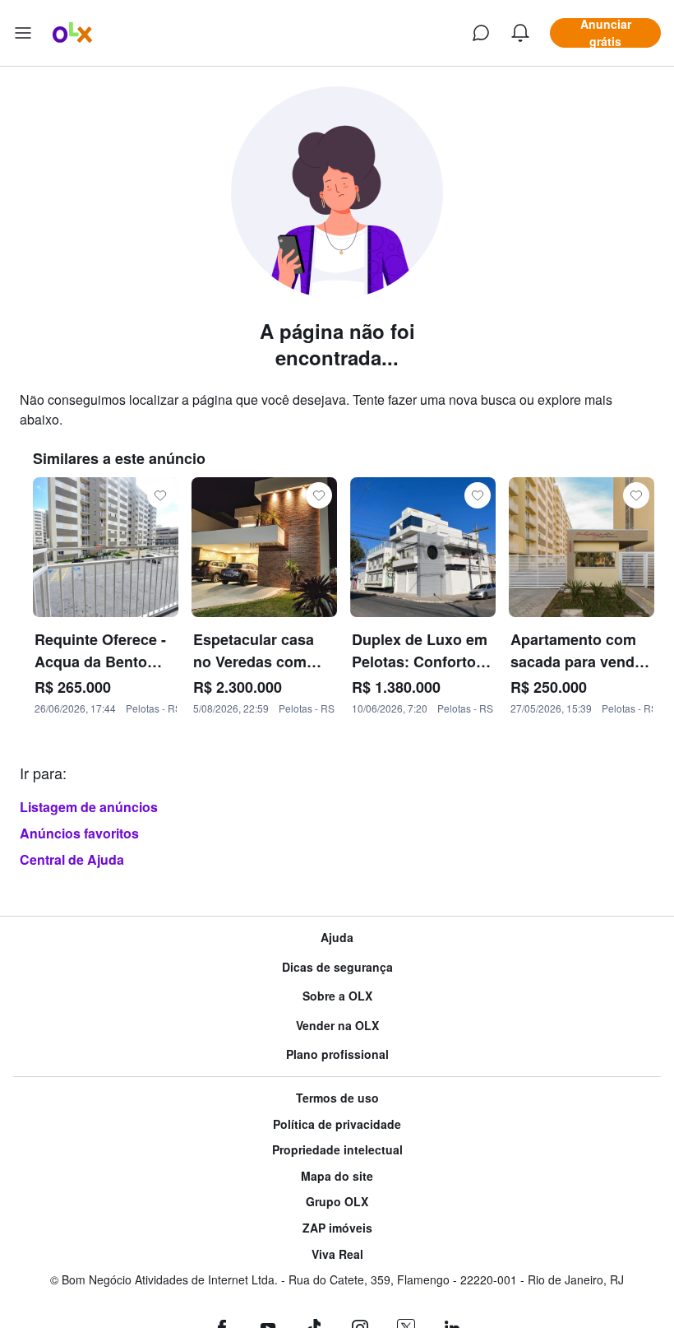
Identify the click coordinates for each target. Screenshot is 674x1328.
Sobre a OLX (337, 996)
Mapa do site (337, 1176)
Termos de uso (337, 1098)
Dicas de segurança (337, 967)
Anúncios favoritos (79, 833)
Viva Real (337, 1254)
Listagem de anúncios (89, 806)
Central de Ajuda (72, 859)
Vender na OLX (337, 1025)
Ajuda (337, 937)
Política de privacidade (337, 1124)
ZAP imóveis (337, 1228)
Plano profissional (337, 1054)
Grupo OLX (337, 1202)
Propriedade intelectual (337, 1150)
